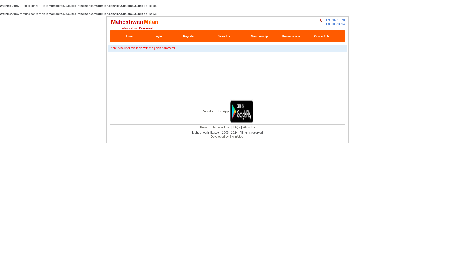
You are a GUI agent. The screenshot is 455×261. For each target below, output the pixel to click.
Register (189, 36)
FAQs (236, 127)
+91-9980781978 (333, 20)
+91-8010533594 (333, 24)
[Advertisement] (227, 76)
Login (158, 36)
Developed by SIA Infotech (228, 136)
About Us (249, 127)
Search (223, 36)
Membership (259, 36)
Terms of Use (221, 127)
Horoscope (290, 36)
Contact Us (321, 36)
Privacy (205, 127)
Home (129, 36)
